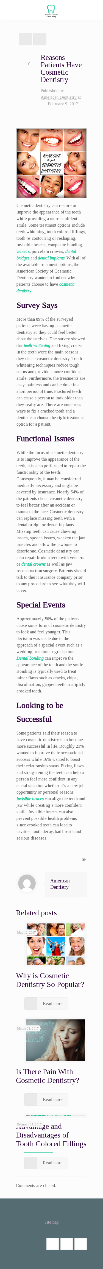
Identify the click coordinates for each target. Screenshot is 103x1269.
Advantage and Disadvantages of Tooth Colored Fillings (51, 1135)
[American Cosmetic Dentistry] (51, 12)
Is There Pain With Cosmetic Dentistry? (47, 1075)
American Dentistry (59, 97)
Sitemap (51, 1222)
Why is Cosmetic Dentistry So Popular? (50, 980)
